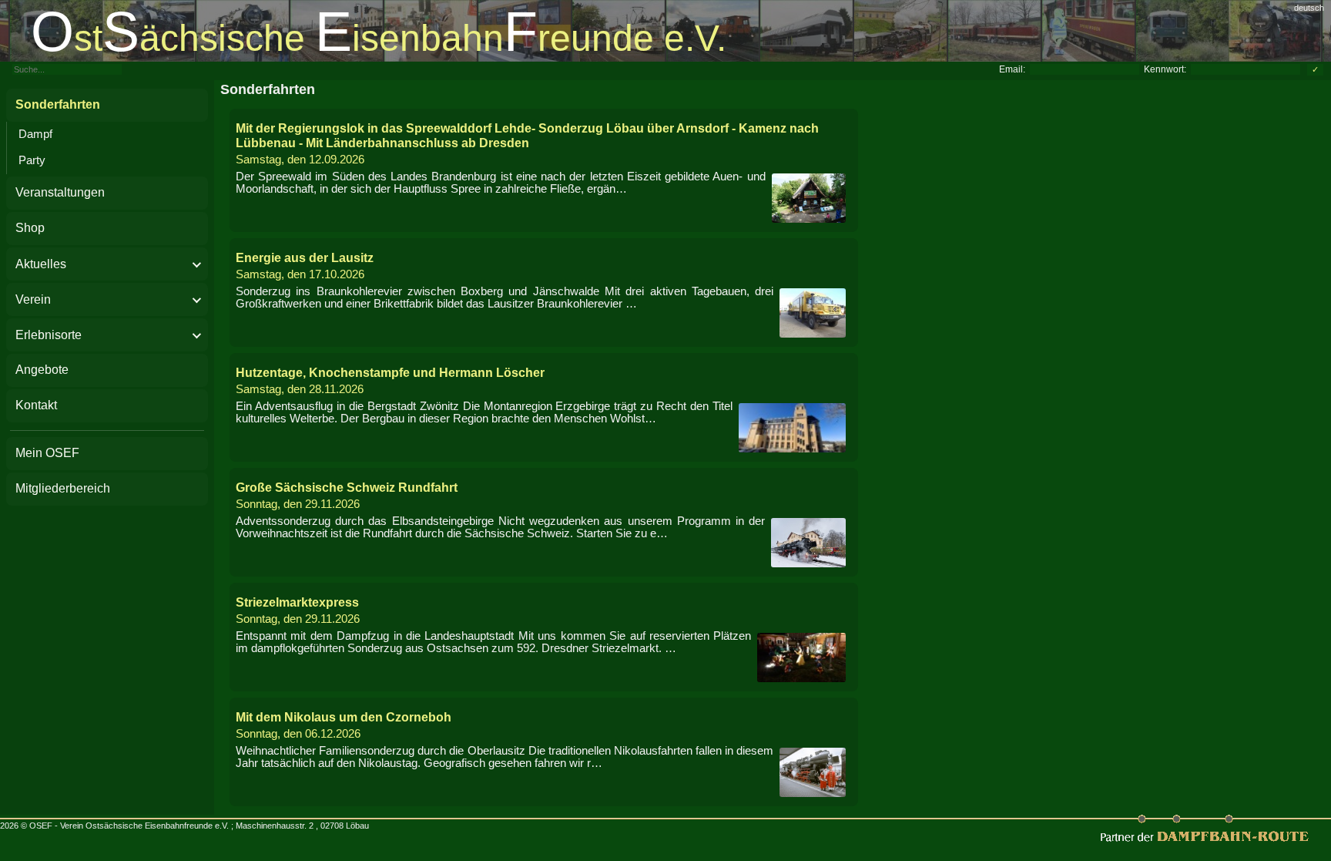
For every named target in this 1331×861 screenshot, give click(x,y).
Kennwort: (1165, 69)
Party (31, 160)
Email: (1012, 69)
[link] (665, 31)
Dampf (35, 134)
